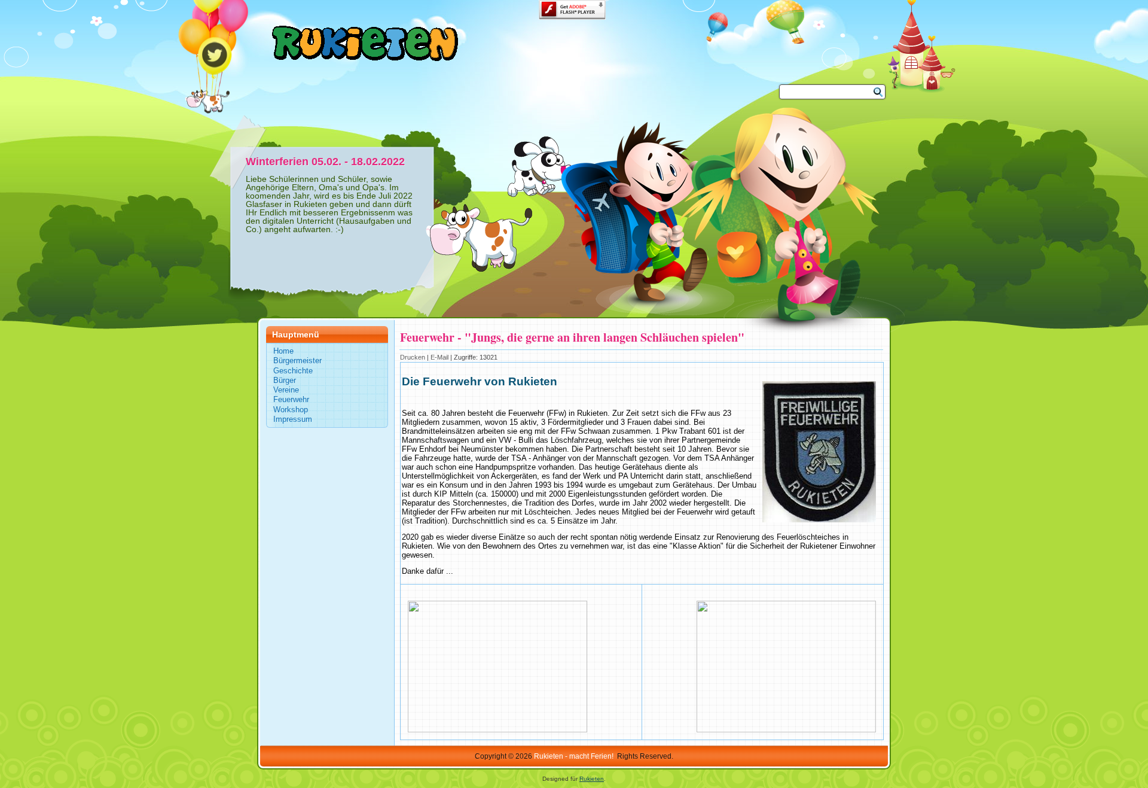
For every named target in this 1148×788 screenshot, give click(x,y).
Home (283, 350)
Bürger (284, 380)
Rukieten (591, 778)
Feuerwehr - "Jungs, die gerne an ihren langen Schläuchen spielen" (572, 337)
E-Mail (440, 357)
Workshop (290, 409)
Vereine (286, 389)
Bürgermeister (297, 360)
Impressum (292, 419)
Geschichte (293, 370)
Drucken (413, 357)
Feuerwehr (291, 399)
